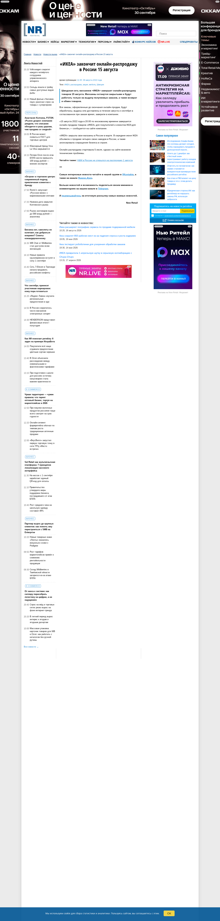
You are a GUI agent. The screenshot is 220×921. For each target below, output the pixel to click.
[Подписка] (193, 25)
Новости (29, 41)
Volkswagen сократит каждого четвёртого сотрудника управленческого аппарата (40, 75)
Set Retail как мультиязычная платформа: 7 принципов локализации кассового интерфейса (40, 466)
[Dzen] (176, 25)
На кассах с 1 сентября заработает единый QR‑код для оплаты (41, 478)
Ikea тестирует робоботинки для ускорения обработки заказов (92, 244)
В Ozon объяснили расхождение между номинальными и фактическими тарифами (42, 362)
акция (85, 85)
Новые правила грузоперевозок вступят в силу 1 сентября (42, 258)
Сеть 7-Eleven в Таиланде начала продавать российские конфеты (42, 270)
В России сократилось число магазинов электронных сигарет (41, 311)
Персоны (104, 41)
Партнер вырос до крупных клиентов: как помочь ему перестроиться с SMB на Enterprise (39, 528)
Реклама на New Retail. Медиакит (173, 130)
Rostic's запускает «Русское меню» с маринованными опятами (42, 193)
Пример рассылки (175, 220)
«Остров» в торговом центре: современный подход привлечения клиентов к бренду (40, 180)
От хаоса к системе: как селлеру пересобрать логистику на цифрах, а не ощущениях (38, 595)
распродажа (76, 85)
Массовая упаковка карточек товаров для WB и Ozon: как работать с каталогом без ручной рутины (42, 634)
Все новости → (31, 647)
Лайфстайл (121, 41)
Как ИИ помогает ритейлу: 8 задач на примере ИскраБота (40, 340)
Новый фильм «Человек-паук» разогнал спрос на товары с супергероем (42, 102)
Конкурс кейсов (145, 42)
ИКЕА (67, 85)
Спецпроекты (188, 42)
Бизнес (43, 41)
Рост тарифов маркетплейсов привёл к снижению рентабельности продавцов (42, 558)
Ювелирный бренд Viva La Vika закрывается (41, 147)
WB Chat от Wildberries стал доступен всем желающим (41, 246)
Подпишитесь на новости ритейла (173, 206)
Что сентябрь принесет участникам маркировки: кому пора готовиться (38, 288)
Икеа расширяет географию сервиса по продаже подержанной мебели (97, 227)
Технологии (87, 41)
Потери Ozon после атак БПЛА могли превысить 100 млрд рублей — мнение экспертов (42, 159)
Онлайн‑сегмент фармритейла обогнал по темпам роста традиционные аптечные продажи (42, 428)
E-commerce (33, 389)
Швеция (100, 85)
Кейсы (55, 42)
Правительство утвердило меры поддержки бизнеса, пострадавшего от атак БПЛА (41, 493)
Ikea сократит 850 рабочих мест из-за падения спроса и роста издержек (97, 235)
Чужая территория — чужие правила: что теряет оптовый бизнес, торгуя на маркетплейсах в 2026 (39, 398)
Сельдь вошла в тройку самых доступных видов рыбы (42, 90)
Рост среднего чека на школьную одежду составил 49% (41, 508)
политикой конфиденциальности (177, 216)
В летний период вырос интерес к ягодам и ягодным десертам (41, 619)
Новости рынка (50, 54)
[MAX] (171, 25)
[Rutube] (187, 25)
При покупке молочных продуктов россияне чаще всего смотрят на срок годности (42, 412)
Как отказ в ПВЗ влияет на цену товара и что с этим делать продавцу (181, 181)
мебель (92, 85)
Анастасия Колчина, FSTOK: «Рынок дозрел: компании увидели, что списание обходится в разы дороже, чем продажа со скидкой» (39, 124)
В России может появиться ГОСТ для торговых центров (40, 137)
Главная (27, 54)
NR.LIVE (165, 42)
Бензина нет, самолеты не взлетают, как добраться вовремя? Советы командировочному (38, 234)
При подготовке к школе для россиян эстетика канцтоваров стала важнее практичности (41, 377)
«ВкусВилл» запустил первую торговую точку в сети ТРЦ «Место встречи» (42, 444)
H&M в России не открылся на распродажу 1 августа (105, 160)
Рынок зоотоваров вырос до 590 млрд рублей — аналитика (42, 214)
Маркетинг (69, 41)
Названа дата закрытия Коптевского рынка (41, 203)
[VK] (165, 25)
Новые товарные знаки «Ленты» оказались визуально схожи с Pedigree (41, 541)
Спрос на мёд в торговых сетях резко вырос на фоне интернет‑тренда (42, 607)
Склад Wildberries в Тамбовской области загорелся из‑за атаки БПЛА (40, 573)
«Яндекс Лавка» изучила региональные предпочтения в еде (42, 299)
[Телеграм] (160, 25)
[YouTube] (182, 25)
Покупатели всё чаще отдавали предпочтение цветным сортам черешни (42, 349)
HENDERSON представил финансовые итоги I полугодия (42, 323)
